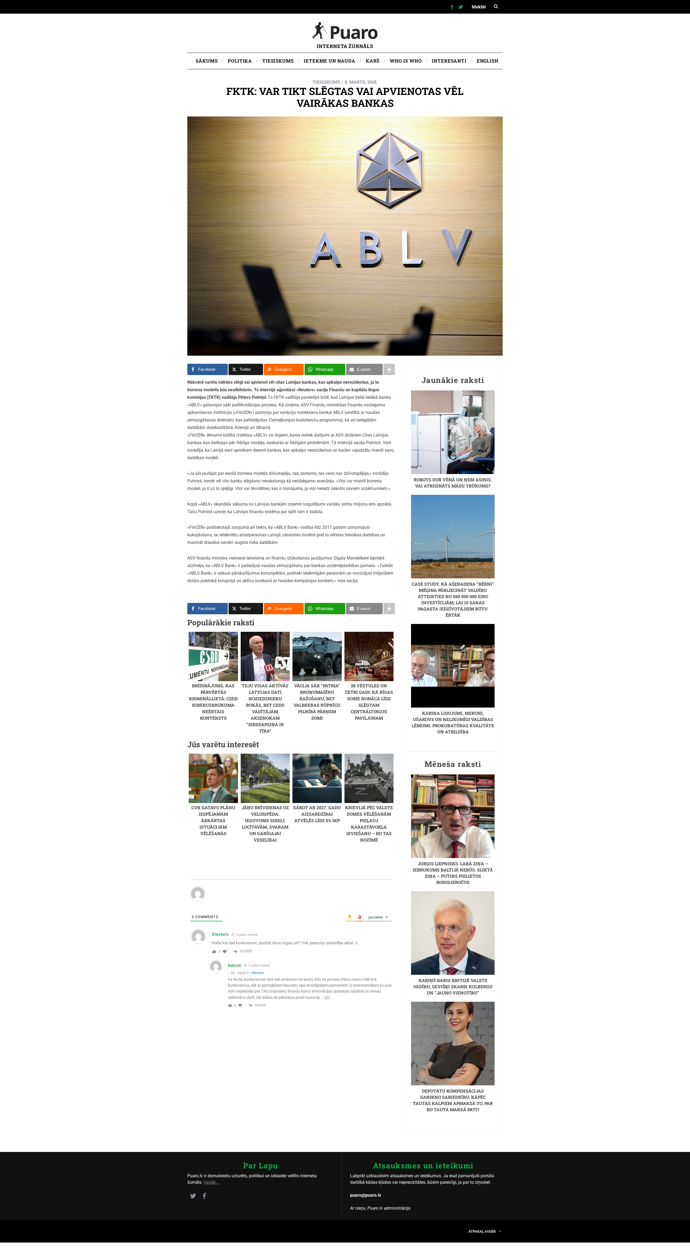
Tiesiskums (326, 82)
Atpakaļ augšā (482, 1231)
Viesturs (257, 973)
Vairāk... (211, 1182)
